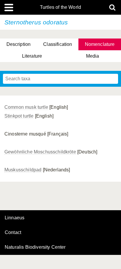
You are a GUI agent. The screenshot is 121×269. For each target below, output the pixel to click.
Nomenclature (100, 44)
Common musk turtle (26, 107)
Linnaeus (14, 217)
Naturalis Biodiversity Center (35, 247)
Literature (32, 56)
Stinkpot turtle (18, 115)
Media (92, 56)
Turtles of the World (60, 7)
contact (13, 232)
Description (18, 44)
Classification (57, 44)
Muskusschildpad (22, 169)
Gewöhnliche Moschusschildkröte (40, 151)
